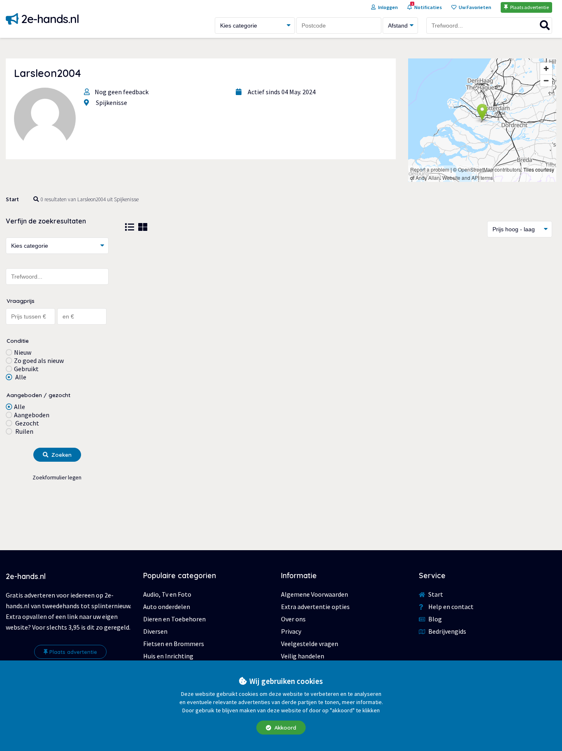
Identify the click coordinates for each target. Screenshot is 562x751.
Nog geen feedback (122, 92)
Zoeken (61, 454)
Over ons (293, 619)
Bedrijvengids (446, 631)
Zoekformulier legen (57, 477)
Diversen (155, 631)
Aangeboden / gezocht (38, 394)
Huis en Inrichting (168, 656)
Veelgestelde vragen (309, 643)
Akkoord (284, 727)
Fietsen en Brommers (173, 643)
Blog (434, 619)
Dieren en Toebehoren (174, 619)
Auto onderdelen (166, 606)
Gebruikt (26, 369)
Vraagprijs (21, 300)
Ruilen (23, 431)
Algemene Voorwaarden (314, 594)
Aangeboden (31, 415)
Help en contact (450, 606)
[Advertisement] (339, 311)
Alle (20, 377)
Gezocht (26, 423)
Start (12, 199)
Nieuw (22, 352)
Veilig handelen (302, 656)
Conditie (18, 340)
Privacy (291, 631)
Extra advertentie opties (315, 606)
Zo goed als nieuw (39, 360)
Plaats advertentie (73, 652)
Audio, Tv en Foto (167, 594)
